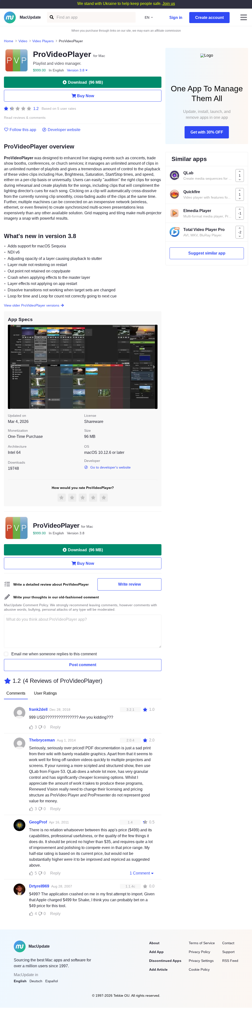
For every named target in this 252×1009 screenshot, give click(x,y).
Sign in (175, 17)
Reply (55, 727)
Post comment (82, 664)
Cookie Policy (199, 969)
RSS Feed (230, 960)
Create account (209, 17)
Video (22, 41)
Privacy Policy (199, 952)
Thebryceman (42, 740)
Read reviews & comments (25, 118)
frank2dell (38, 709)
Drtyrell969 (39, 886)
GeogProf (38, 822)
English (20, 981)
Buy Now (85, 95)
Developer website (64, 130)
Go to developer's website (110, 467)
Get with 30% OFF (206, 132)
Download (85, 82)
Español (51, 981)
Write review (129, 584)
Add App (156, 952)
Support (228, 952)
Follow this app (23, 130)
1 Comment (140, 873)
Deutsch (36, 981)
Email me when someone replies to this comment (54, 654)
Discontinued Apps (165, 960)
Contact (228, 943)
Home (8, 41)
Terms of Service (202, 943)
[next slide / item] (154, 367)
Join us (168, 3)
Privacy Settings (201, 960)
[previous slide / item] (11, 367)
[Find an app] (51, 17)
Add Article (158, 969)
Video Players (43, 41)
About (154, 943)
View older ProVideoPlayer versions (31, 305)
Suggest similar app (206, 253)
